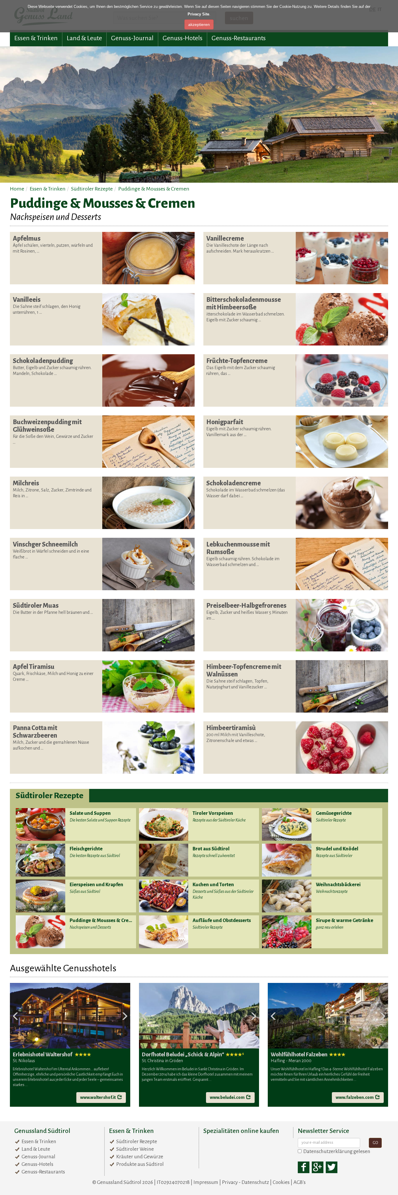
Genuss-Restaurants (239, 38)
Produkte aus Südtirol (140, 1164)
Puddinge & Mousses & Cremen (153, 189)
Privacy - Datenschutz (245, 1182)
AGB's (299, 1182)
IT (380, 9)
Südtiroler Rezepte (92, 189)
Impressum (205, 1182)
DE (372, 9)
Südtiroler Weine (135, 1149)
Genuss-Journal (132, 38)
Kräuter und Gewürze (139, 1156)
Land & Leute (84, 38)
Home (17, 189)
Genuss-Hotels (182, 38)
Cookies (281, 1182)
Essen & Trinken (36, 38)
